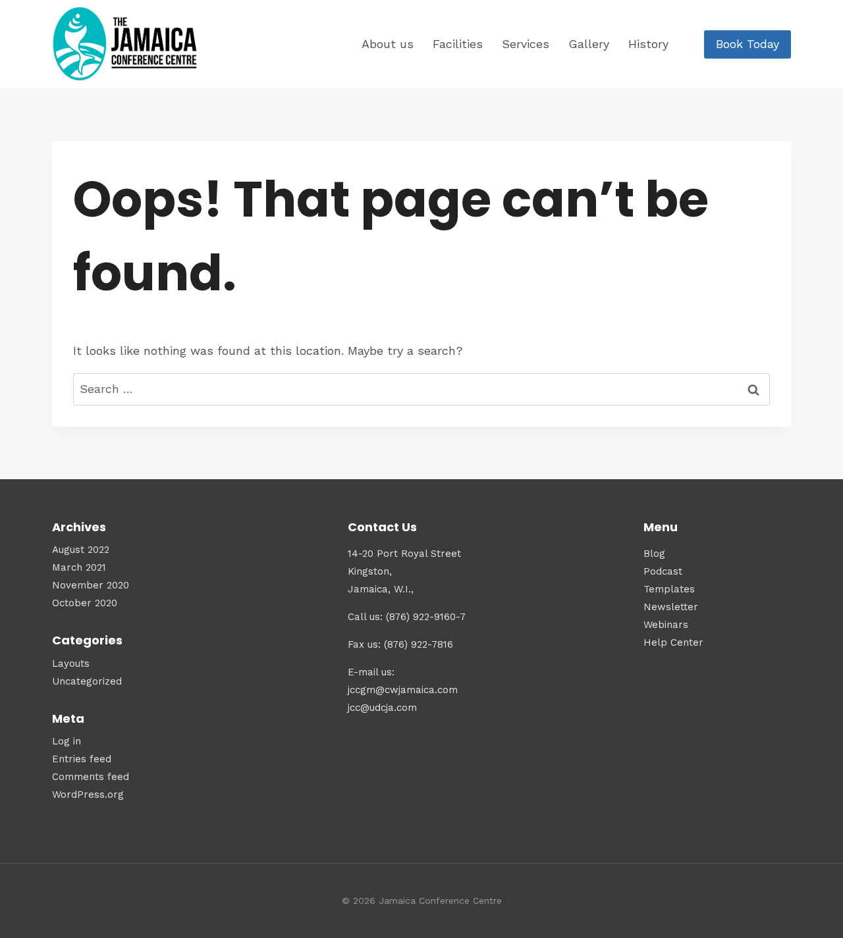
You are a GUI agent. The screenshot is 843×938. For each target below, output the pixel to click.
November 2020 (90, 585)
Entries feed (81, 759)
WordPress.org (88, 794)
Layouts (71, 663)
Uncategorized (87, 681)
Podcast (662, 571)
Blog (654, 554)
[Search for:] (421, 389)
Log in (66, 741)
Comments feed (90, 777)
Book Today (747, 44)
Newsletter (670, 607)
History (648, 44)
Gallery (588, 44)
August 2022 (80, 550)
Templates (669, 589)
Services (525, 44)
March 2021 (79, 567)
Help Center (673, 642)
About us (388, 44)
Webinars (665, 625)
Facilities (458, 44)
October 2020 (84, 603)
